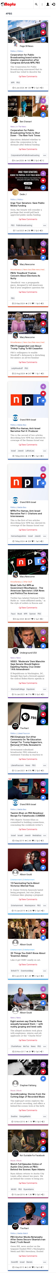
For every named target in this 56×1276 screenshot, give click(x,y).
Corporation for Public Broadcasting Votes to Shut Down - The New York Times (25, 133)
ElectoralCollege (18, 689)
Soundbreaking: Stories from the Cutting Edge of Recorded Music (27, 1095)
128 (29, 87)
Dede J (23, 194)
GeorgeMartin (25, 1116)
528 (29, 541)
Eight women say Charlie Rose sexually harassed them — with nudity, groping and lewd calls (26, 1024)
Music (12, 1090)
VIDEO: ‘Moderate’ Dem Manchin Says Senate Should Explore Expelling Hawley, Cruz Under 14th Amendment (27, 665)
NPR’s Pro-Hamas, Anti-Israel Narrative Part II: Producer (25, 429)
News (12, 126)
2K (30, 1051)
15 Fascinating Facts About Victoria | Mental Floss (24, 884)
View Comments (29, 76)
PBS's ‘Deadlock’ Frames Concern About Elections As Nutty (25, 276)
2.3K (30, 910)
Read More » (28, 32)
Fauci (13, 614)
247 (29, 373)
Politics (13, 51)
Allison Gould (26, 874)
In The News (21, 126)
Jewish (21, 451)
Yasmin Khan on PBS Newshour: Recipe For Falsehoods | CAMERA (27, 814)
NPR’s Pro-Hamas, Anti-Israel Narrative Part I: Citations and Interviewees (26, 513)
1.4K (29, 976)
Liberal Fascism (23, 733)
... (44, 155)
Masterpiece (30, 905)
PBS (18, 82)
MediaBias (37, 835)
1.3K (30, 1194)
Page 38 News (26, 46)
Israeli (20, 835)
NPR (12, 82)
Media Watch (22, 1233)
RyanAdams (29, 1189)
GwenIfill (14, 1262)
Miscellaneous (16, 269)
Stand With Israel (28, 419)
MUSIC (13, 1189)
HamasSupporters (18, 536)
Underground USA (28, 652)
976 (30, 770)
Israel (13, 451)
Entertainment (16, 880)
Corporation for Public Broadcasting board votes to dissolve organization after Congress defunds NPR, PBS (25, 58)
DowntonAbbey (27, 971)
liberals (29, 1262)
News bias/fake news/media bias (36, 269)
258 (28, 230)
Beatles (14, 1116)
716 (30, 694)
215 (29, 303)
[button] (36, 4)
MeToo (26, 1046)
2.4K (29, 840)
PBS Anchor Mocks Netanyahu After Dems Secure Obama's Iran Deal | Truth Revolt (27, 1240)
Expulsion (31, 689)
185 (28, 160)
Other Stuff (27, 582)
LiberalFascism (17, 765)
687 (29, 619)
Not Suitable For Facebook (32, 1155)
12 (43, 160)
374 (29, 456)
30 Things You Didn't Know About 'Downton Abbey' (27, 954)
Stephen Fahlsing (28, 1085)
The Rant (24, 728)
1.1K (30, 1121)
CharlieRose (16, 1046)
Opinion (32, 614)
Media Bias (21, 425)
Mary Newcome (27, 264)
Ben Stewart (26, 121)
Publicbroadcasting (24, 225)
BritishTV (15, 971)
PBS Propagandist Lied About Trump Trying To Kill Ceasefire (26, 347)
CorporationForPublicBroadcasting (25, 155)
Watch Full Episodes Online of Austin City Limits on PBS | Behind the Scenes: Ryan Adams (27, 1167)
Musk (19, 614)
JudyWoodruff (17, 368)
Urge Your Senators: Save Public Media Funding (27, 204)
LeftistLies (30, 451)
